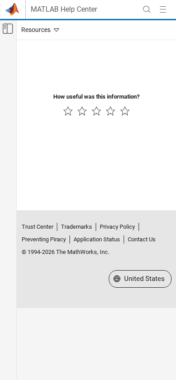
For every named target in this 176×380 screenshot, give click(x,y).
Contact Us (142, 239)
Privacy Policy (117, 226)
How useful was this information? (96, 96)
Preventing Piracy (44, 239)
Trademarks (76, 226)
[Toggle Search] (146, 9)
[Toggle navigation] (38, 30)
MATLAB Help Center (64, 9)
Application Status (97, 239)
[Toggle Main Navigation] (163, 9)
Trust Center (37, 226)
